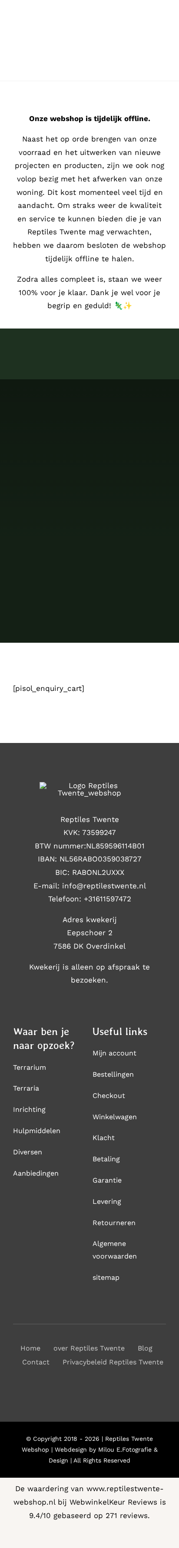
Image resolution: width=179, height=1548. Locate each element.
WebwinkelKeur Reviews (113, 1502)
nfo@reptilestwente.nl (105, 885)
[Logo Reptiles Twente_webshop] (89, 785)
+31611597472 (107, 898)
